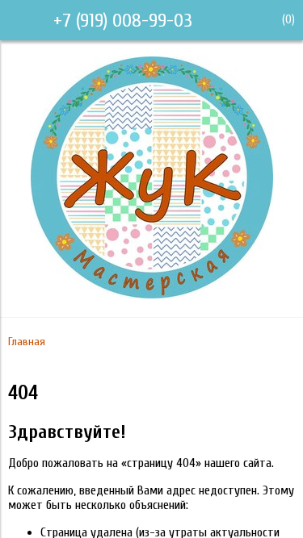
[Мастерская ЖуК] (152, 294)
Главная (26, 341)
